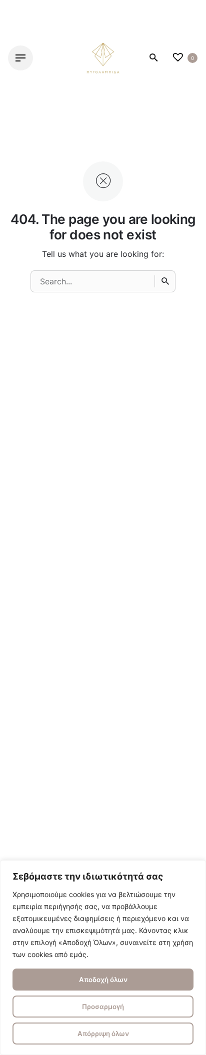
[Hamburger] (20, 57)
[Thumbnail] (103, 57)
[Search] (165, 281)
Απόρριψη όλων (103, 1034)
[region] (103, 957)
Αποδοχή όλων (103, 980)
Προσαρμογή (103, 1007)
